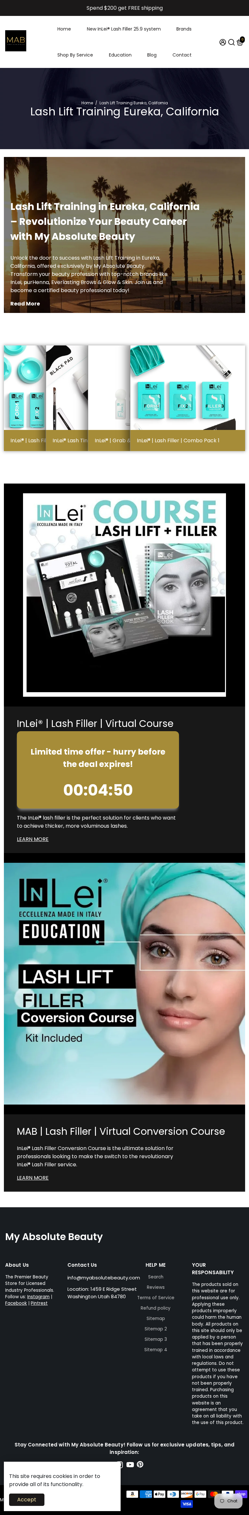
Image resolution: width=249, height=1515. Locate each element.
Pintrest (39, 1303)
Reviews (156, 1287)
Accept (26, 1499)
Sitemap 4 (155, 1350)
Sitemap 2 (156, 1329)
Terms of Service (155, 1298)
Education (120, 55)
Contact (182, 55)
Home (64, 29)
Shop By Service (75, 55)
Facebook (16, 1303)
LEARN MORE (33, 839)
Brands (184, 29)
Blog (152, 55)
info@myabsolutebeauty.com (103, 1277)
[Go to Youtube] (130, 1465)
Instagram (38, 1297)
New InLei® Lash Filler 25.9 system (124, 29)
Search (155, 1277)
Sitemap (156, 1318)
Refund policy (156, 1308)
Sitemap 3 (156, 1339)
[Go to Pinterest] (140, 1465)
